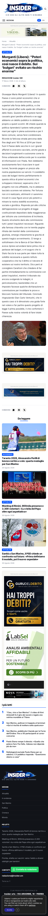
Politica (5, 808)
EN (43, 20)
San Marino (6, 803)
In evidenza (7, 454)
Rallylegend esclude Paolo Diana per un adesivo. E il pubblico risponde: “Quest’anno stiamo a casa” (26, 754)
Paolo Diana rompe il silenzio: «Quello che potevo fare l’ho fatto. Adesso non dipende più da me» (25, 744)
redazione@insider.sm (12, 875)
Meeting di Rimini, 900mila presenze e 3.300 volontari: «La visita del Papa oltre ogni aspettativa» (23, 508)
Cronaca (5, 813)
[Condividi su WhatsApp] (13, 86)
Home (4, 41)
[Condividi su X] (24, 86)
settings (32, 905)
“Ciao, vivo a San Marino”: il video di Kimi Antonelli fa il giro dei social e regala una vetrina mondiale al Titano (25, 714)
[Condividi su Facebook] (19, 86)
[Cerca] (45, 9)
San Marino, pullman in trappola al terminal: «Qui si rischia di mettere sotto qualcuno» (25, 724)
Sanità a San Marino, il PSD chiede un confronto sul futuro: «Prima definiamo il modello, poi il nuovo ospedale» (23, 556)
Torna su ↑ (6, 881)
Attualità (12, 41)
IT (39, 20)
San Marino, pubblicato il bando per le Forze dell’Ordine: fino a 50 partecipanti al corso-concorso (26, 733)
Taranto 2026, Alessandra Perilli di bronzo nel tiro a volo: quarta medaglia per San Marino (23, 461)
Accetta (9, 910)
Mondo (5, 817)
